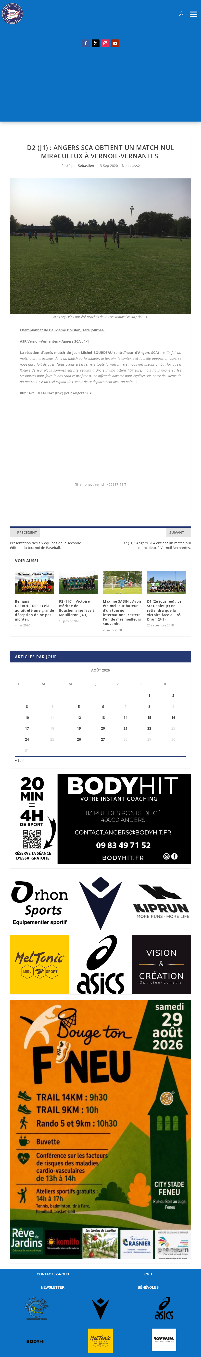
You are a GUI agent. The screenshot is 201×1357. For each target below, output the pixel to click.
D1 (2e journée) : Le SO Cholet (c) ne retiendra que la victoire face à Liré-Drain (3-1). (164, 610)
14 (125, 717)
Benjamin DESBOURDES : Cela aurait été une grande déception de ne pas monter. (34, 610)
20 (103, 728)
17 (27, 728)
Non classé (131, 165)
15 (149, 717)
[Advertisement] (100, 87)
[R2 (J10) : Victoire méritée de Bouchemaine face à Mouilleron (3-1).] (78, 583)
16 (173, 717)
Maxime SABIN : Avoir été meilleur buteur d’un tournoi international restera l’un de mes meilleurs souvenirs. (122, 612)
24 (27, 739)
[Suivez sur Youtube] (115, 43)
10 (27, 717)
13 (103, 717)
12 (79, 717)
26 (79, 739)
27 (103, 739)
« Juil (19, 760)
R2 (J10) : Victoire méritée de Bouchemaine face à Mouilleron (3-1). (77, 608)
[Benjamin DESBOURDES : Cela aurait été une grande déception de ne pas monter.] (34, 583)
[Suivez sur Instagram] (105, 43)
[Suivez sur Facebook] (86, 43)
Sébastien (86, 165)
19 (79, 728)
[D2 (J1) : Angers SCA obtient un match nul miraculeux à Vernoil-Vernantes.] (100, 246)
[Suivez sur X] (96, 43)
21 (125, 728)
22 (149, 728)
